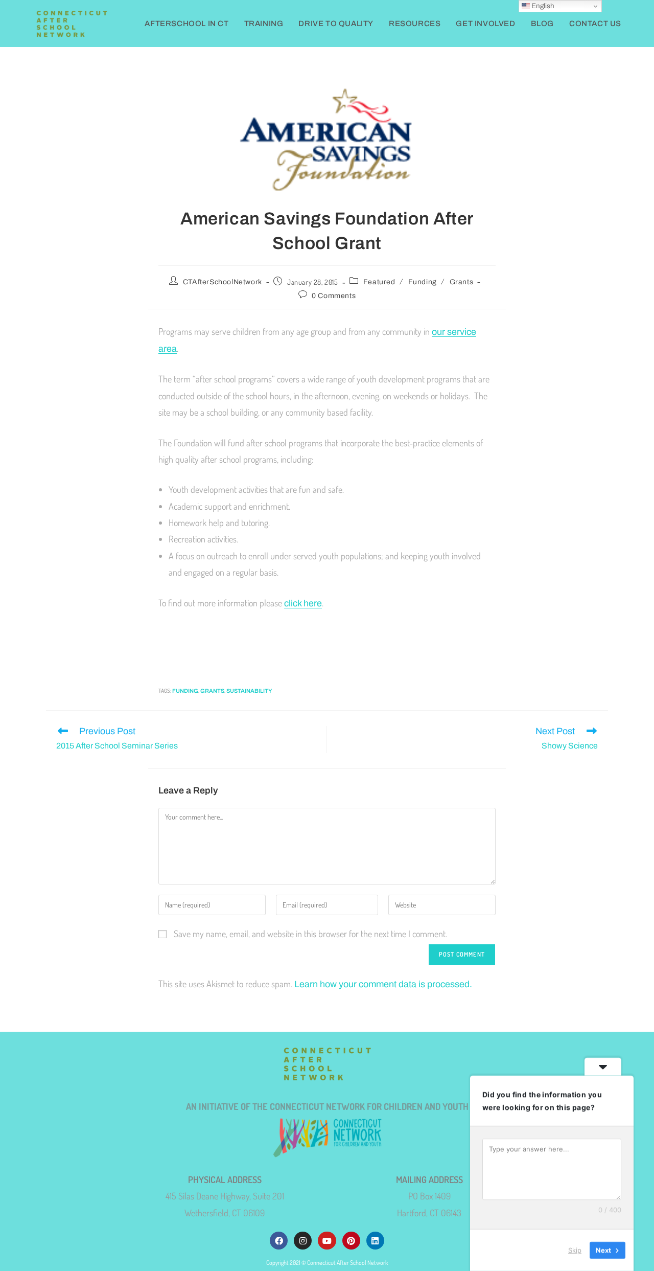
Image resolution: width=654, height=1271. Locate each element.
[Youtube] (327, 1241)
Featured (379, 282)
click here (303, 603)
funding (185, 691)
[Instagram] (303, 1241)
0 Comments (334, 296)
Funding (422, 282)
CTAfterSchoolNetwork (222, 282)
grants (212, 691)
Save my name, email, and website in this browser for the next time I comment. (310, 933)
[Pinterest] (351, 1241)
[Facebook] (279, 1241)
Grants (462, 282)
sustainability (249, 691)
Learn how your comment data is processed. (383, 984)
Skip (574, 1250)
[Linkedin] (375, 1241)
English (542, 6)
